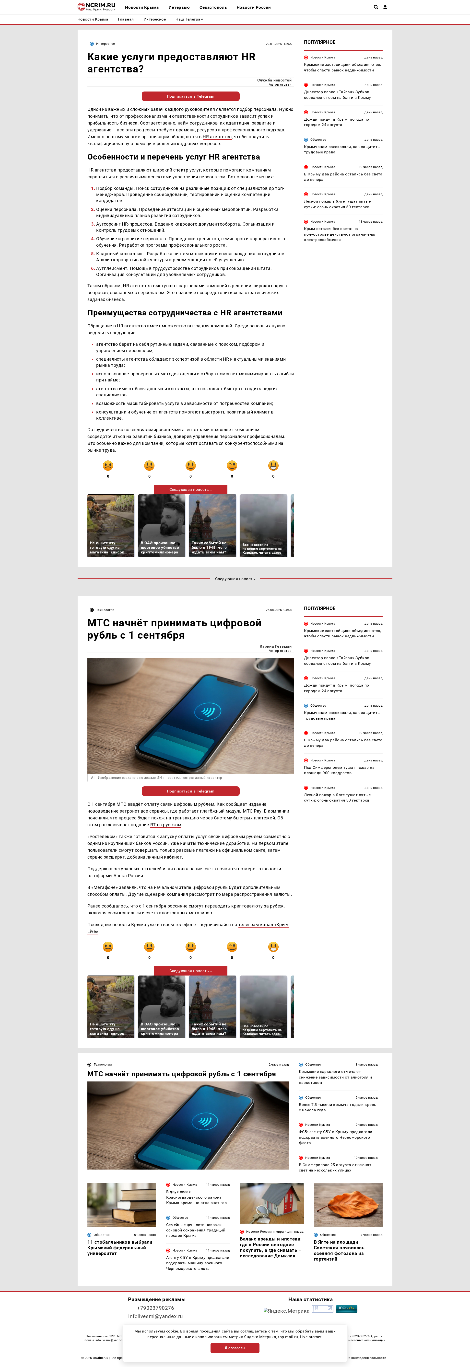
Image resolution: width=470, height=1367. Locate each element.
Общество (318, 139)
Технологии (105, 610)
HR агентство (217, 136)
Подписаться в (191, 96)
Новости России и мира (265, 1231)
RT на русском (165, 824)
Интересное (105, 44)
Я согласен (235, 1348)
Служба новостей (274, 80)
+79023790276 (155, 1308)
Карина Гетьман (276, 646)
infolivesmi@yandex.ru (155, 1316)
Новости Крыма (322, 57)
